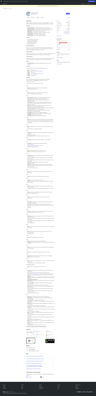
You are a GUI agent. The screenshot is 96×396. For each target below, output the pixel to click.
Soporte (69, 17)
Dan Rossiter (33, 14)
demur (34, 72)
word (68, 33)
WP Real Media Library (30, 144)
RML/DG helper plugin (35, 145)
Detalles (28, 17)
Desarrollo (42, 17)
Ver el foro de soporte (60, 57)
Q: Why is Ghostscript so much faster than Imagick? (33, 368)
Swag (58, 388)
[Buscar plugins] (11, 8)
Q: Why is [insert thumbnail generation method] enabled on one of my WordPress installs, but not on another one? (34, 366)
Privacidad (4, 388)
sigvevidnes (29, 193)
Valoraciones (33, 17)
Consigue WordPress (92, 1)
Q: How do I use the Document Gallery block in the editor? (34, 356)
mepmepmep (35, 74)
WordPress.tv (41, 388)
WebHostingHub (40, 73)
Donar (58, 387)
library (65, 33)
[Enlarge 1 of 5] (34, 331)
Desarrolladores (41, 387)
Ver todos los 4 (68, 30)
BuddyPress (77, 388)
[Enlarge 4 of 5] (53, 331)
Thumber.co (37, 164)
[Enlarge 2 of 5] (34, 338)
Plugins (22, 387)
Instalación (37, 17)
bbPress (77, 387)
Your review (58, 49)
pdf (67, 33)
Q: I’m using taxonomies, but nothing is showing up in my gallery (35, 358)
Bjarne (28, 163)
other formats (33, 272)
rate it (42, 83)
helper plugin (29, 64)
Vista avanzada (59, 35)
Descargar (67, 13)
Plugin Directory (5, 3)
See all (69, 49)
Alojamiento (4, 387)
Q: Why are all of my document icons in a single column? (34, 363)
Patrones (22, 388)
